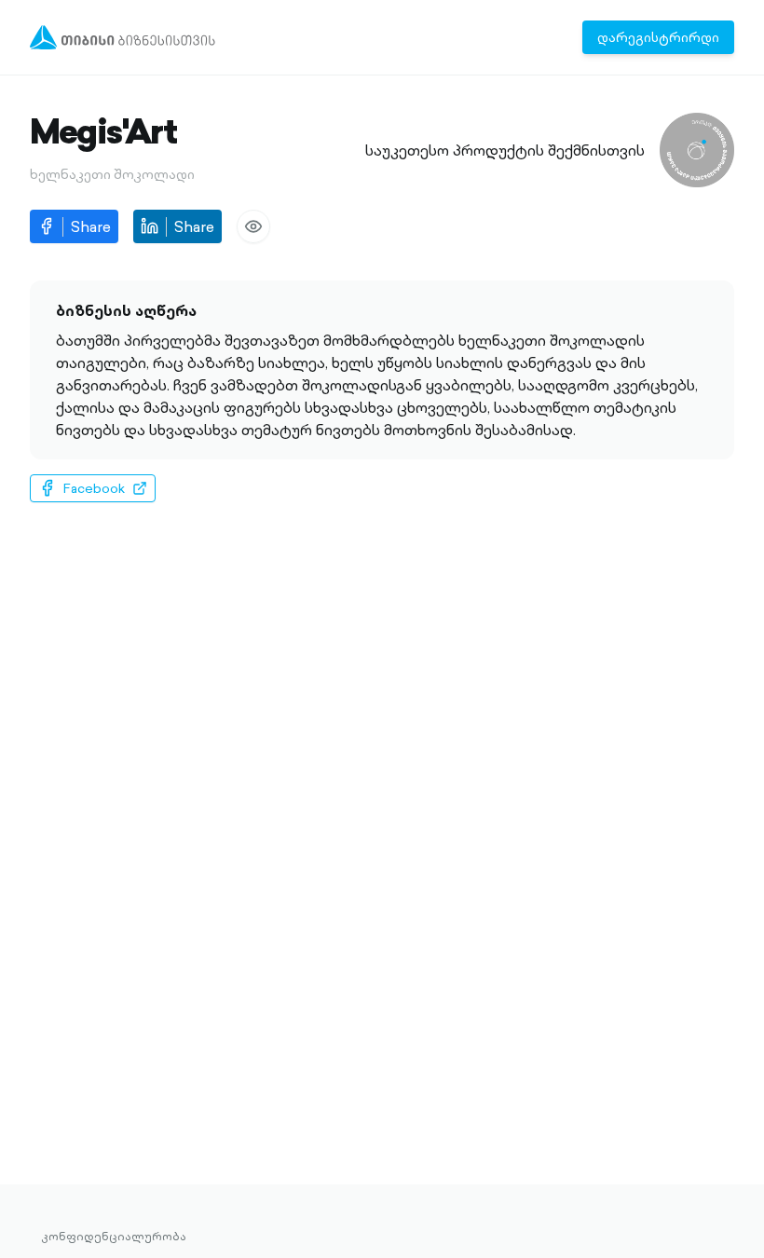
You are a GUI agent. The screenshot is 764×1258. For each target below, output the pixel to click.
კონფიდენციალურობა (113, 1236)
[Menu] (122, 37)
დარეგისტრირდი (658, 37)
